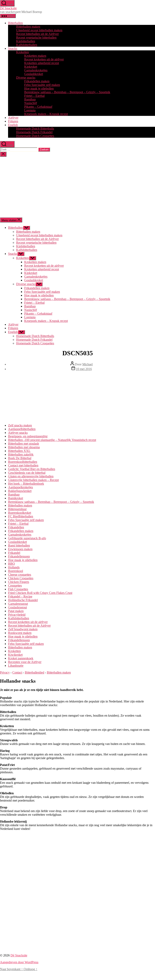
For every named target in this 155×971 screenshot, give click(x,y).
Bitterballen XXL (19, 451)
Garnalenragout (18, 603)
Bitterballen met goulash (23, 443)
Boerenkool (15, 571)
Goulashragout (17, 607)
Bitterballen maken (28, 26)
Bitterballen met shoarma (24, 447)
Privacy (5, 672)
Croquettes (15, 585)
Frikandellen (16, 527)
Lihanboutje (15, 665)
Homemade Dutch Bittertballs (35, 128)
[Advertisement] (77, 187)
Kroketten (22, 52)
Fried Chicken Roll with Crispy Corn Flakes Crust (40, 592)
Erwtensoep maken (20, 549)
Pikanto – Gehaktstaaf (38, 106)
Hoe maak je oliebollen (39, 88)
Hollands (14, 567)
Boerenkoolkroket (19, 512)
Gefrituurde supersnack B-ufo (27, 538)
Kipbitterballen (25, 41)
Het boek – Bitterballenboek (26, 483)
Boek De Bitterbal (19, 458)
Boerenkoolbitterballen (22, 461)
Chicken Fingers (18, 582)
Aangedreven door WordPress (19, 962)
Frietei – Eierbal (34, 95)
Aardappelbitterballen (22, 429)
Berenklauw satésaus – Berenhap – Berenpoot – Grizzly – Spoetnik (67, 92)
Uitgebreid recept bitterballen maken (39, 30)
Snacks (12, 48)
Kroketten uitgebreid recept (41, 63)
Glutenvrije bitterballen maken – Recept (33, 480)
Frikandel (14, 552)
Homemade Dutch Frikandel (34, 132)
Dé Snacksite (8, 8)
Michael (87, 364)
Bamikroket (15, 498)
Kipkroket (30, 66)
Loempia (30, 110)
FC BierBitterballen (20, 516)
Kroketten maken (35, 55)
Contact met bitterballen (23, 465)
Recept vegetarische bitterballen (36, 37)
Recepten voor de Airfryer (24, 662)
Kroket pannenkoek (20, 658)
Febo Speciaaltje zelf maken (42, 85)
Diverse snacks (25, 77)
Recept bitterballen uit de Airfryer (37, 34)
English (13, 125)
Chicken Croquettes (20, 578)
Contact (17, 672)
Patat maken (16, 611)
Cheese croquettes (19, 574)
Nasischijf (30, 103)
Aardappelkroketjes (20, 487)
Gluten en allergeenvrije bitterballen (30, 476)
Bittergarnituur (17, 509)
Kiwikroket (15, 654)
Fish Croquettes (18, 589)
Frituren (13, 121)
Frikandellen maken (36, 81)
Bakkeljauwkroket (19, 491)
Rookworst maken (19, 633)
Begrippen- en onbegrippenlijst (27, 436)
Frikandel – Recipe (20, 596)
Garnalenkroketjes (35, 70)
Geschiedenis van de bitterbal (26, 472)
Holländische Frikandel (23, 600)
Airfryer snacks (18, 432)
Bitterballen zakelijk (21, 454)
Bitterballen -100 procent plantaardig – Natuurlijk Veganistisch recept (52, 440)
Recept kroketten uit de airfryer (44, 59)
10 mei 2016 (84, 369)
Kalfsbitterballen (26, 45)
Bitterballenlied (34, 672)
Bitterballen (15, 23)
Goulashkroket (33, 74)
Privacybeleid (16, 614)
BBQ (11, 563)
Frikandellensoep (19, 556)
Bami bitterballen (19, 545)
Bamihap (30, 99)
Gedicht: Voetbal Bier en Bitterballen (31, 469)
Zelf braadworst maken (23, 629)
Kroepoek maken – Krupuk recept (46, 114)
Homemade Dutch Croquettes (35, 136)
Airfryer (13, 117)
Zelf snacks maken (20, 425)
